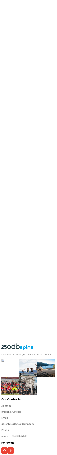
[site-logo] (17, 346)
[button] (4, 450)
